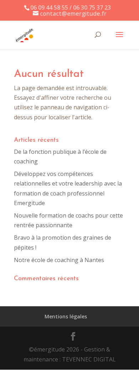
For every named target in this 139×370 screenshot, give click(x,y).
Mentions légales (66, 316)
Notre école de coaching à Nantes (59, 260)
